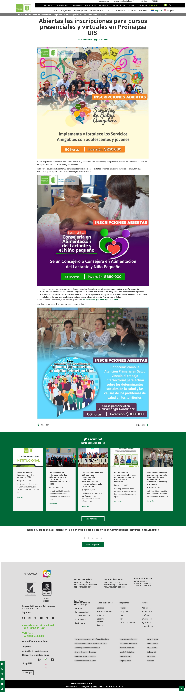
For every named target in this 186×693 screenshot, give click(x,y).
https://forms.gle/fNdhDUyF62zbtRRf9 (100, 299)
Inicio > (21, 14)
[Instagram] (2, 669)
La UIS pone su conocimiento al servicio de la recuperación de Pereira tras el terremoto (125, 477)
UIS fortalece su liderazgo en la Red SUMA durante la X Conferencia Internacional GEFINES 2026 (59, 478)
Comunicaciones (32, 14)
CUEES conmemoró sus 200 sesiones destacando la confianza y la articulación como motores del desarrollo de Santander (92, 479)
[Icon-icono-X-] (2, 674)
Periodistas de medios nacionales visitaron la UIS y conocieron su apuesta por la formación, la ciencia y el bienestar (157, 478)
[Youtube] (2, 679)
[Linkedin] (2, 684)
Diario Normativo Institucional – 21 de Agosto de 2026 (26, 475)
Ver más (21, 497)
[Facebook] (2, 664)
